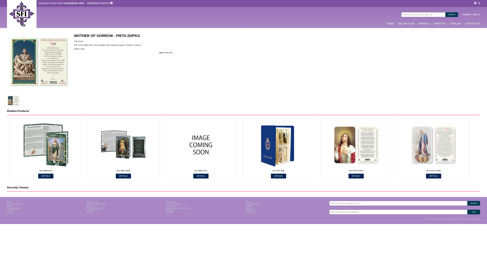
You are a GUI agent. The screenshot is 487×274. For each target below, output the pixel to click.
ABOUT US (440, 23)
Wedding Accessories (95, 208)
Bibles (9, 202)
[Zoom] (38, 62)
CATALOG (455, 23)
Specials (169, 212)
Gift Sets (10, 210)
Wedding (169, 210)
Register (467, 14)
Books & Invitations (14, 204)
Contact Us (250, 212)
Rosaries (90, 206)
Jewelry (10, 212)
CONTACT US (472, 23)
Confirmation (171, 202)
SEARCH (451, 15)
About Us (250, 202)
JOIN (474, 212)
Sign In (476, 14)
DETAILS (45, 176)
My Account (250, 210)
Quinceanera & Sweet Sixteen (178, 208)
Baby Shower (92, 210)
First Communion (173, 204)
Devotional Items (13, 208)
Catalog (249, 206)
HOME (390, 23)
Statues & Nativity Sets (96, 204)
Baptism (90, 212)
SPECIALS (424, 23)
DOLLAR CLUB (406, 23)
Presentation (171, 206)
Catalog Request (253, 204)
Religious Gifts (92, 202)
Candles (10, 206)
